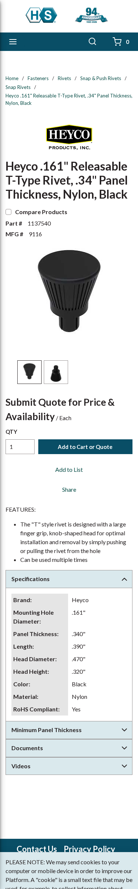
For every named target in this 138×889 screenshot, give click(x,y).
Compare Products (41, 211)
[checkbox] (8, 212)
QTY (11, 431)
